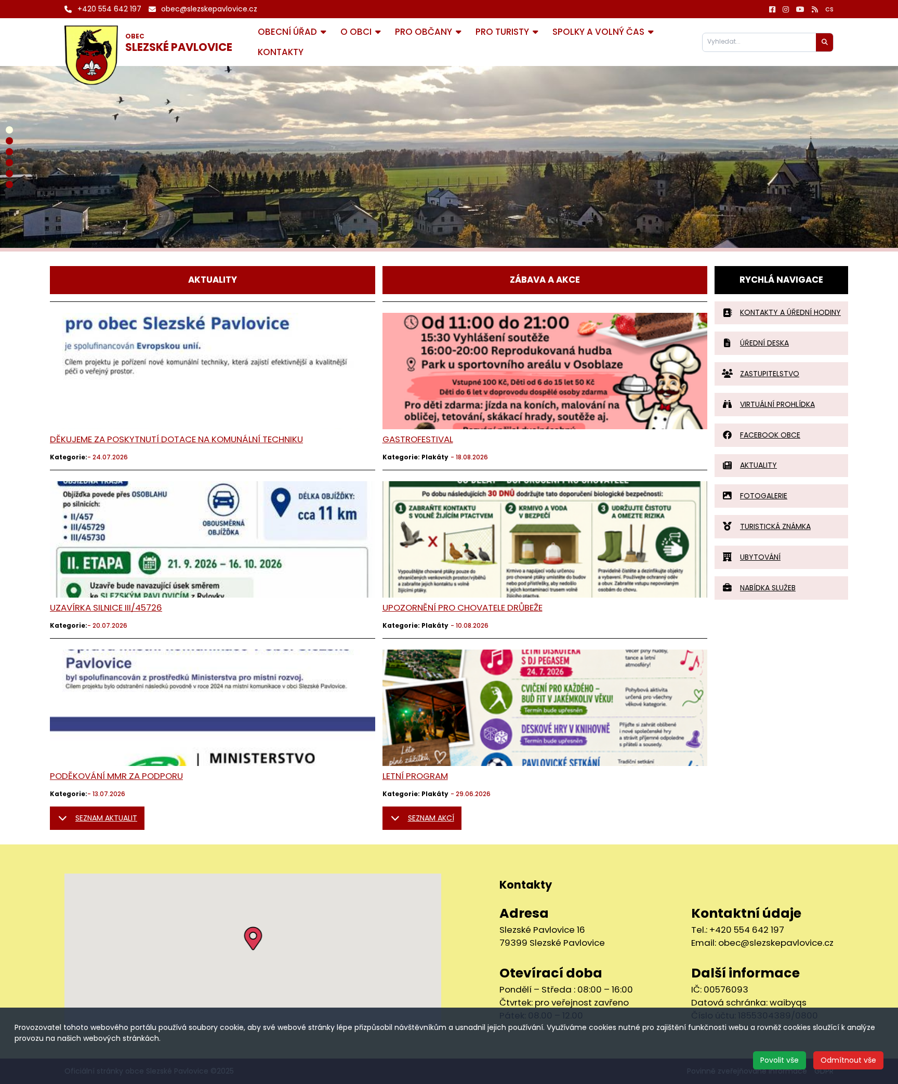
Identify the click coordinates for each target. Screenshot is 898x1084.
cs (829, 9)
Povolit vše (779, 1060)
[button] (253, 938)
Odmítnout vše (848, 1060)
